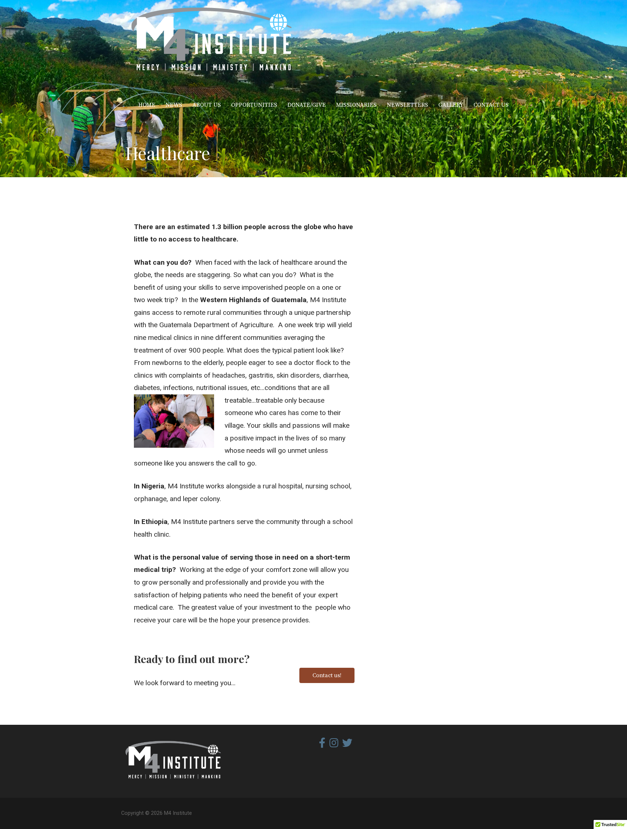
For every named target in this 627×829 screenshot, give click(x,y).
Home (146, 105)
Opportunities (254, 105)
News (173, 105)
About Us (206, 105)
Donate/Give (306, 105)
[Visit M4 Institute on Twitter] (347, 745)
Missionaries (356, 105)
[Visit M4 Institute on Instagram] (334, 745)
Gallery (450, 105)
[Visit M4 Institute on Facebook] (322, 745)
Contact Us (491, 105)
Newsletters (407, 105)
